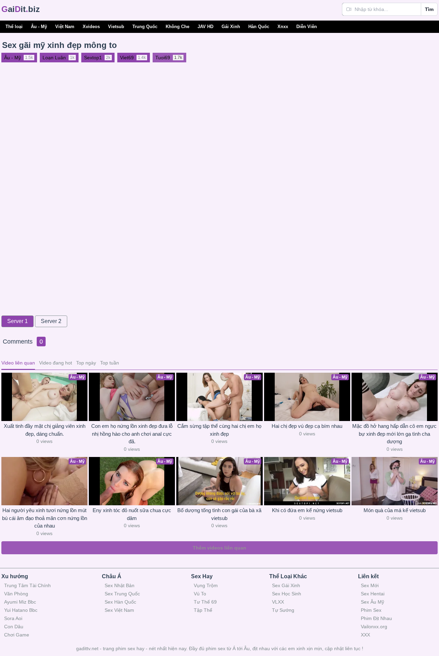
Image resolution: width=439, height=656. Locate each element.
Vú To (200, 593)
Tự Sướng (283, 610)
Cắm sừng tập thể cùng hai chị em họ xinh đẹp (219, 430)
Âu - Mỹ (39, 26)
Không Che (177, 26)
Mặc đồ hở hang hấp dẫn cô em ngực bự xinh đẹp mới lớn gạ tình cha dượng (394, 433)
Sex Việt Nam (119, 610)
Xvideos (91, 26)
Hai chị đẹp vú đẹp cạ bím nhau (307, 426)
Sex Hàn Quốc (120, 602)
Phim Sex (371, 610)
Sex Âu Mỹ (372, 602)
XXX (365, 635)
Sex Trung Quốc (122, 593)
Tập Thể (203, 610)
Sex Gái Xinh (286, 585)
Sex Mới (370, 585)
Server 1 (17, 321)
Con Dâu (13, 626)
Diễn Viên (306, 26)
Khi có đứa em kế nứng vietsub (307, 510)
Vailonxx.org (374, 626)
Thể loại (14, 26)
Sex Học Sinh (286, 593)
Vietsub (116, 26)
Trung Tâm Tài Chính (27, 585)
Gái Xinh (231, 26)
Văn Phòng (16, 593)
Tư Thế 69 (205, 602)
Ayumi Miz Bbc (20, 602)
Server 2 (51, 321)
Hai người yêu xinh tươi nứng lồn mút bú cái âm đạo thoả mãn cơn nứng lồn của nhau (44, 518)
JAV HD (205, 26)
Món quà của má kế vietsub (395, 510)
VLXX (278, 602)
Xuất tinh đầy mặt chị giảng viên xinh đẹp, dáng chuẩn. (44, 430)
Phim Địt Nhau (376, 618)
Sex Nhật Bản (119, 585)
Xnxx (282, 26)
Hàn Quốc (258, 26)
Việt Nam (64, 26)
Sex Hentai (372, 593)
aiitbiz (20, 9)
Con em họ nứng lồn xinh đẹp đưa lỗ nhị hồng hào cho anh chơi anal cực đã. (132, 433)
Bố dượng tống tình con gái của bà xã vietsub (219, 514)
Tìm (429, 9)
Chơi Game (16, 635)
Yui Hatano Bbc (20, 610)
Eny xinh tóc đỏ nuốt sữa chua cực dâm (132, 514)
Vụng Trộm (206, 585)
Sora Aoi (13, 618)
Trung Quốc (144, 26)
